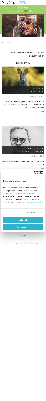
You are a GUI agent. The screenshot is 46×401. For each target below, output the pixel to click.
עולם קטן (26, 11)
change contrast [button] (14, 3)
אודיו (42, 111)
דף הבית (39, 243)
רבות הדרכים (39, 152)
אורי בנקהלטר (18, 11)
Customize (21, 227)
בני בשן (32, 92)
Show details (32, 213)
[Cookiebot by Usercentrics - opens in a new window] (32, 172)
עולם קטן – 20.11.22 (23, 8)
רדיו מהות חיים (22, 3)
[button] (43, 3)
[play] (8, 2)
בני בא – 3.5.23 (38, 88)
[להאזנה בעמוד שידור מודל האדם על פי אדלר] (23, 136)
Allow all (23, 220)
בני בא (41, 92)
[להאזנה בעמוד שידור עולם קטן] (23, 25)
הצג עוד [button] (23, 235)
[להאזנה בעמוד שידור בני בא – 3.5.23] (23, 76)
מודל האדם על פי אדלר (35, 148)
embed (8, 43)
